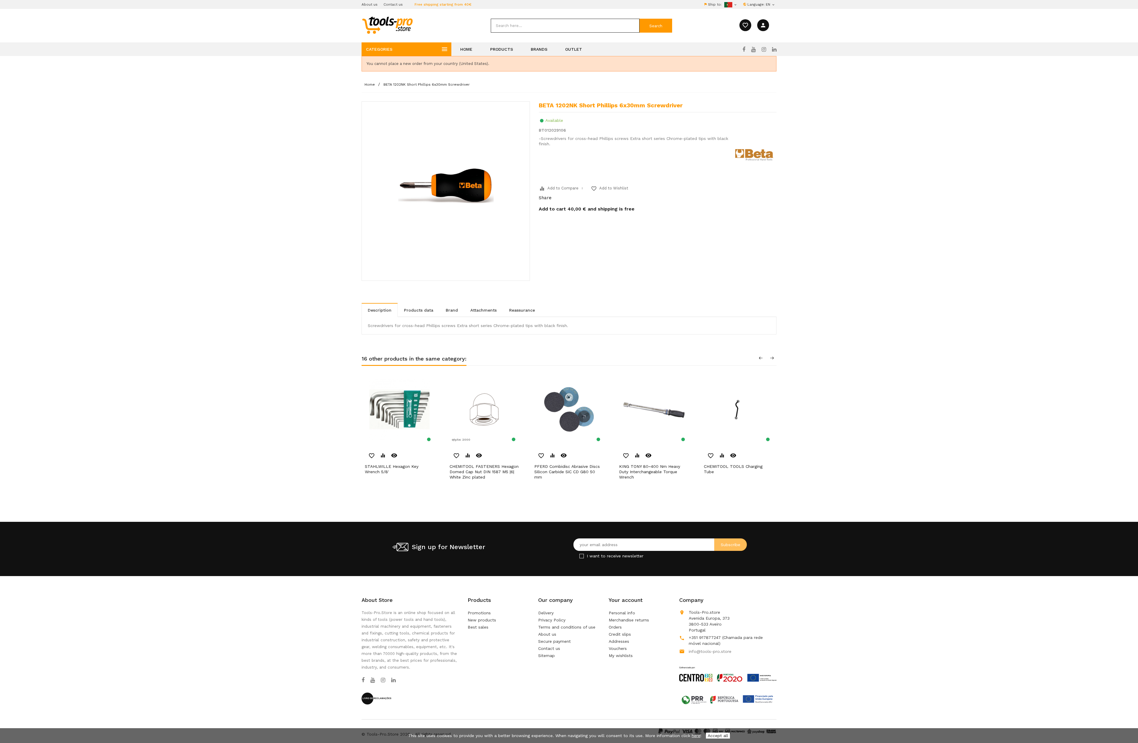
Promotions (479, 612)
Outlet (573, 49)
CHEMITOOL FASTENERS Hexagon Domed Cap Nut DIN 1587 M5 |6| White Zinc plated (484, 471)
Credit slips (620, 634)
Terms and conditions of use (566, 627)
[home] (387, 25)
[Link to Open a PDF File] (727, 668)
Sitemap (546, 655)
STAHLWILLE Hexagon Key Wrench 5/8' (391, 469)
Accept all (718, 735)
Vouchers (618, 648)
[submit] (656, 26)
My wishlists (621, 655)
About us (370, 4)
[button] (1123, 724)
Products (501, 49)
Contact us (393, 4)
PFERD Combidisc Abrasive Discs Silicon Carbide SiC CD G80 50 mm (567, 471)
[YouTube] (753, 49)
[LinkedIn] (774, 49)
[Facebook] (743, 49)
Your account (625, 600)
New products (482, 620)
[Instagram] (764, 49)
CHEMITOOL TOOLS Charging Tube (733, 469)
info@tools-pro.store (710, 651)
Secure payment (554, 641)
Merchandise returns (629, 620)
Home (466, 49)
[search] (565, 25)
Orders (615, 627)
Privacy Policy (551, 620)
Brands (539, 49)
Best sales (478, 627)
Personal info (622, 612)
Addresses (619, 641)
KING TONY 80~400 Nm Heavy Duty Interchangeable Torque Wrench (649, 471)
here (696, 735)
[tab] (380, 310)
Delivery (546, 612)
